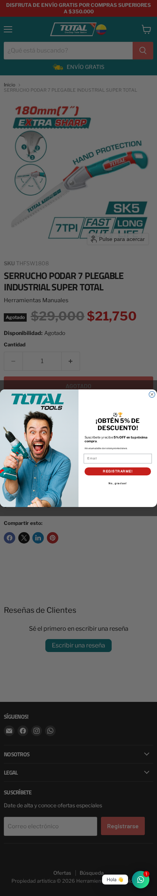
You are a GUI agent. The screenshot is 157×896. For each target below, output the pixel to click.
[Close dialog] (152, 394)
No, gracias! (118, 483)
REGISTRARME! (118, 471)
